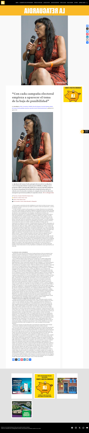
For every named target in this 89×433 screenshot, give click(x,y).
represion (27, 108)
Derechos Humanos (45, 106)
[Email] (87, 39)
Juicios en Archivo (55, 2)
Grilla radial (70, 2)
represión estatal (33, 108)
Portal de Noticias (38, 2)
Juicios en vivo (46, 2)
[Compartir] (87, 42)
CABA (21, 106)
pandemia (22, 108)
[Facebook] (87, 25)
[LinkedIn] (87, 37)
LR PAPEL (76, 2)
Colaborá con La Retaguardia (26, 2)
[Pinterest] (87, 34)
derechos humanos (37, 106)
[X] (87, 28)
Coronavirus (25, 106)
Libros (17, 2)
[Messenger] (87, 31)
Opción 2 (85, 134)
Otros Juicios (63, 2)
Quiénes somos (82, 2)
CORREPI (30, 106)
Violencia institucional (42, 108)
